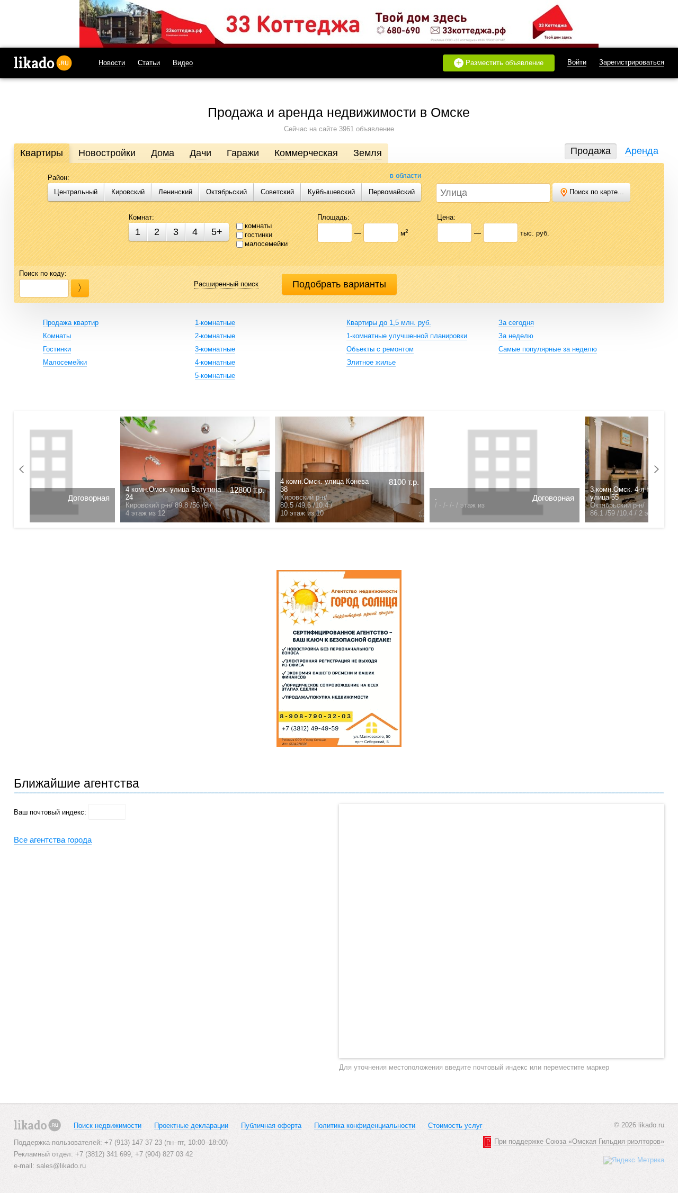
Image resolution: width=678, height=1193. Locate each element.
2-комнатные (215, 336)
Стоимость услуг (455, 1125)
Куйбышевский (331, 192)
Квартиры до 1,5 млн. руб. (388, 323)
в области (405, 175)
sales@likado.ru (61, 1166)
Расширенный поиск (226, 284)
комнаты (258, 226)
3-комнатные (215, 349)
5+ (216, 232)
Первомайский (392, 192)
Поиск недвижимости (107, 1125)
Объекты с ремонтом (380, 349)
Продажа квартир (71, 323)
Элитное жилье (371, 362)
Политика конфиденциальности (364, 1125)
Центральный (75, 192)
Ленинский (175, 192)
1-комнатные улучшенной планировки (406, 336)
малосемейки (266, 244)
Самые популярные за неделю (547, 349)
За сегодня (516, 323)
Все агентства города (53, 839)
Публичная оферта (271, 1125)
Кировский (128, 192)
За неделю (515, 336)
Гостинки (57, 349)
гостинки (258, 235)
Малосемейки (65, 362)
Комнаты (57, 336)
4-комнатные (215, 362)
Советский (277, 192)
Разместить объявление (500, 63)
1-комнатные (215, 323)
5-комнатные (215, 375)
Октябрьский (226, 192)
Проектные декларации (191, 1125)
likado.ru (43, 63)
